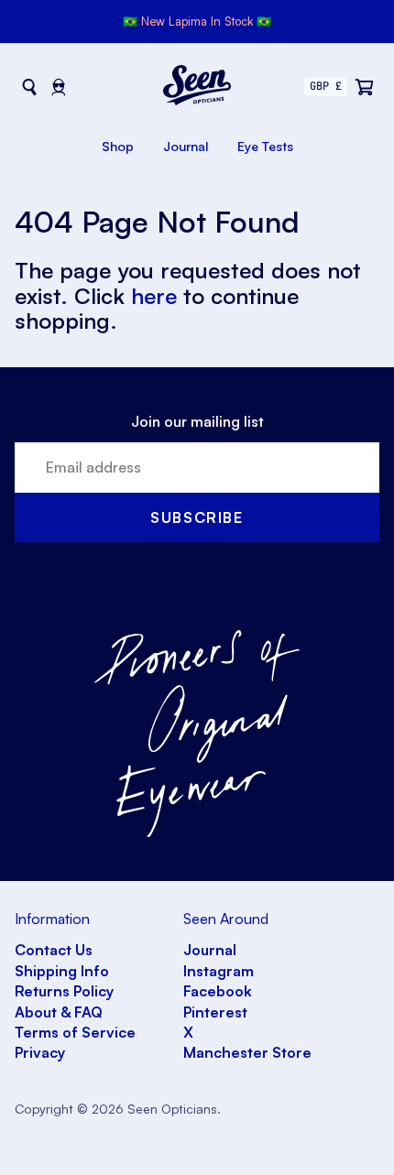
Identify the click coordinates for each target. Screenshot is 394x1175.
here (154, 296)
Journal (185, 146)
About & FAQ (59, 1012)
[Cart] (364, 87)
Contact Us (54, 950)
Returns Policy (64, 991)
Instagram (218, 971)
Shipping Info (62, 971)
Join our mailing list (197, 421)
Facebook (217, 991)
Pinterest (215, 1012)
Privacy (40, 1052)
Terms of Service (75, 1032)
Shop (118, 146)
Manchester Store (247, 1052)
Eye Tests (265, 146)
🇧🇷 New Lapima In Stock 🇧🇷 (197, 21)
